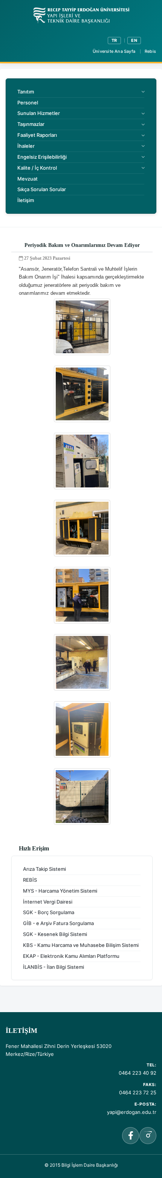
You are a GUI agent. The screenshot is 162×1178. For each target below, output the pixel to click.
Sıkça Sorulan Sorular (41, 189)
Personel (27, 103)
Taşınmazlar (30, 124)
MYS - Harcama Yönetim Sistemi (60, 891)
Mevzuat (27, 179)
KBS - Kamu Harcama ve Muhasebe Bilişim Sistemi (81, 945)
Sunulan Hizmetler (38, 113)
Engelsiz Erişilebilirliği (42, 157)
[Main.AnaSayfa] (81, 15)
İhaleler (26, 146)
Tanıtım (25, 92)
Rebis (150, 51)
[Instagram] (147, 1135)
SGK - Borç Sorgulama (48, 912)
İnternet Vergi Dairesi (47, 902)
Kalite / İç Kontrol (37, 168)
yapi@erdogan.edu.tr (131, 1112)
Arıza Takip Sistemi (44, 869)
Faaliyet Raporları (37, 135)
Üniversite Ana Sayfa (114, 51)
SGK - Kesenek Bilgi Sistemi (55, 934)
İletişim (25, 200)
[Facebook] (130, 1135)
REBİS (30, 880)
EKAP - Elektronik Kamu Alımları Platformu (71, 956)
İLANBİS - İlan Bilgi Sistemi (53, 967)
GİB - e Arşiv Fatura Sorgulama (58, 923)
